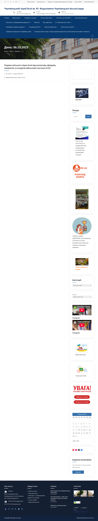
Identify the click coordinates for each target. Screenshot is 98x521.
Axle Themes (90, 518)
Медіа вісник (16, 18)
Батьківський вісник (81, 18)
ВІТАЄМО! (78, 100)
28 (87, 433)
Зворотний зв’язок (89, 1)
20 (84, 430)
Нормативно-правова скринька (15, 27)
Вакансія (37, 22)
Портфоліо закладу (30, 18)
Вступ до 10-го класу (82, 402)
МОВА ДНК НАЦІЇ (80, 355)
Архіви (74, 294)
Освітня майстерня (46, 18)
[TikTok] (15, 509)
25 (79, 433)
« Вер (73, 441)
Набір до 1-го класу (82, 397)
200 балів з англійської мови (58, 505)
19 (81, 430)
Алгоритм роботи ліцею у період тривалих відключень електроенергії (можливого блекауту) (62, 31)
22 (89, 430)
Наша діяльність (41, 1)
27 (84, 433)
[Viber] (22, 509)
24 (76, 433)
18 (79, 430)
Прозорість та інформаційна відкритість (18, 22)
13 (84, 427)
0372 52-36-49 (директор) (24, 13)
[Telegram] (18, 509)
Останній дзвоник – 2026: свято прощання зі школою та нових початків (59, 498)
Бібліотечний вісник (50, 27)
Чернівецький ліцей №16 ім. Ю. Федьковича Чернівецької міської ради (44, 8)
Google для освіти (80, 376)
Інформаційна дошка (11, 77)
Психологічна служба (67, 27)
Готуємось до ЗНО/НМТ (63, 18)
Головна (6, 18)
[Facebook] (9, 509)
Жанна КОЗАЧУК (18, 74)
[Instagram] (12, 509)
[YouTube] (5, 509)
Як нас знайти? (78, 1)
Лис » (78, 441)
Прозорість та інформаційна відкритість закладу (60, 1)
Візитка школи (31, 1)
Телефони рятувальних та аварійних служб (18, 31)
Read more (78, 472)
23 (73, 433)
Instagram (76, 318)
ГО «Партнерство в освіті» (63, 22)
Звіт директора (47, 22)
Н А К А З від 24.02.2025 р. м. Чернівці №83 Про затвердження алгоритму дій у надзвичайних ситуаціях (80, 148)
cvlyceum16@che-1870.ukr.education (46, 13)
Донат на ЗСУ (21, 77)
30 (73, 436)
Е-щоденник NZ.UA (34, 27)
